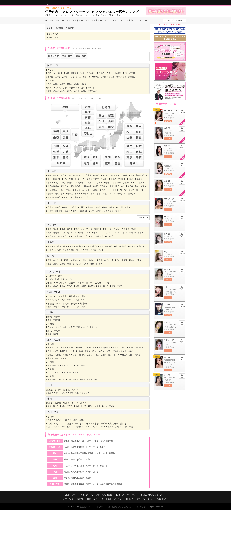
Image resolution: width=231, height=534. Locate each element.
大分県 (87, 423)
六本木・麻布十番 (70, 197)
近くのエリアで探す (140, 20)
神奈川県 (51, 225)
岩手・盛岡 (80, 286)
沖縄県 (123, 423)
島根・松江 (80, 406)
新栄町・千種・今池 (85, 347)
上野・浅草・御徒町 (71, 179)
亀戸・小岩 (109, 194)
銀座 (49, 183)
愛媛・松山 (74, 393)
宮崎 (101, 427)
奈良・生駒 (80, 91)
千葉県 (50, 242)
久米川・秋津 (122, 207)
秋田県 (89, 283)
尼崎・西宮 (67, 56)
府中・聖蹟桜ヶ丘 (97, 211)
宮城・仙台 (52, 286)
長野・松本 (66, 307)
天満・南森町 (70, 73)
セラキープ (119, 495)
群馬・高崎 (52, 334)
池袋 (124, 175)
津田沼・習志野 (135, 246)
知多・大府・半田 (109, 355)
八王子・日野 (93, 207)
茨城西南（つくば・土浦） (84, 327)
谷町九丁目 (129, 73)
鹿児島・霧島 (113, 427)
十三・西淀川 (82, 77)
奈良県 (80, 87)
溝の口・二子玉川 (100, 233)
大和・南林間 (96, 236)
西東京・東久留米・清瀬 (58, 211)
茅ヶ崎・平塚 (69, 233)
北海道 (59, 276)
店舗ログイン (162, 499)
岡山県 (75, 403)
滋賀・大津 (66, 91)
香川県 (58, 390)
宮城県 (63, 283)
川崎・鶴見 (66, 229)
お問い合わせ (68, 499)
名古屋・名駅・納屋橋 (57, 347)
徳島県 (49, 390)
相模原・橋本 (135, 233)
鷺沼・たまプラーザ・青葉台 (87, 229)
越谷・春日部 (67, 264)
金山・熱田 (103, 347)
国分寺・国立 (69, 207)
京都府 (63, 87)
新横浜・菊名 (129, 229)
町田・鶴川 (114, 211)
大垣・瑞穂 (71, 379)
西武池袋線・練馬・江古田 (59, 190)
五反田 (80, 183)
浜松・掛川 (80, 365)
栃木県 (57, 317)
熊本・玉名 (90, 427)
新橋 (138, 179)
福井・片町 (80, 300)
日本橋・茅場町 (117, 179)
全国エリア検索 (90, 20)
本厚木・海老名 (79, 236)
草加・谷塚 (121, 260)
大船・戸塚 (83, 233)
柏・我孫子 (120, 246)
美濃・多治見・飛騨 (89, 379)
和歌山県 (90, 87)
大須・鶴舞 (127, 351)
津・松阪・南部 (69, 372)
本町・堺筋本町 (87, 73)
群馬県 (57, 331)
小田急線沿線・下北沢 (57, 186)
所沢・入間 (82, 264)
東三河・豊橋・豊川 (56, 358)
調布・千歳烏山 (79, 211)
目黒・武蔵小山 (94, 183)
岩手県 (80, 283)
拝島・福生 (108, 207)
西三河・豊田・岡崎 (130, 355)
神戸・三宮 (54, 37)
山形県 (106, 283)
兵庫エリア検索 (71, 20)
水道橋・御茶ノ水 (55, 194)
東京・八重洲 (100, 179)
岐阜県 (50, 376)
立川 (81, 207)
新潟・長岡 (52, 307)
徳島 (49, 393)
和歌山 (92, 91)
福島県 (98, 283)
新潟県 (65, 303)
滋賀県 (72, 87)
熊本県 (95, 423)
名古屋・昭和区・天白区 (58, 355)
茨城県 (50, 324)
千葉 (49, 246)
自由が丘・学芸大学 (121, 183)
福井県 (80, 296)
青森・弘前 (66, 286)
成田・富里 (75, 250)
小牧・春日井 (78, 355)
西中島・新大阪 (99, 77)
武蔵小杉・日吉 (119, 233)
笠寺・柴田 (97, 351)
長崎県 (78, 423)
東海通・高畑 (82, 351)
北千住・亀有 (72, 194)
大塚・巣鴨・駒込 (137, 175)
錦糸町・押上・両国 (91, 194)
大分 (79, 427)
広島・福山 (52, 406)
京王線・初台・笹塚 (136, 186)
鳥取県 (58, 403)
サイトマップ (132, 495)
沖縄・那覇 (128, 427)
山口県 (83, 403)
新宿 (96, 175)
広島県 (49, 403)
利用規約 (129, 499)
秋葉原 (87, 179)
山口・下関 (108, 406)
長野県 (74, 303)
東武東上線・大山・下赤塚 (86, 190)
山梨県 (83, 303)
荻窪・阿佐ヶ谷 (116, 186)
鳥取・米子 (66, 406)
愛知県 (50, 344)
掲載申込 (80, 499)
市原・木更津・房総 (93, 250)
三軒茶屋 (138, 183)
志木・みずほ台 (105, 260)
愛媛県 (66, 390)
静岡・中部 (52, 365)
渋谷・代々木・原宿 (56, 175)
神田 (130, 179)
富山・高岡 (52, 300)
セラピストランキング (114, 20)
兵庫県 (50, 81)
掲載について (92, 499)
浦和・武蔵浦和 (71, 260)
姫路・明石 (81, 56)
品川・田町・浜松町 (64, 183)
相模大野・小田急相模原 (58, 236)
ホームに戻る (53, 20)
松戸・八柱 (90, 246)
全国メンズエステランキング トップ (79, 495)
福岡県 (50, 416)
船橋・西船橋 (75, 246)
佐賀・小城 (52, 427)
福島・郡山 (102, 286)
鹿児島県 (113, 423)
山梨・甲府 (80, 307)
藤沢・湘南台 (53, 233)
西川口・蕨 (96, 264)
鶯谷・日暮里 (53, 179)
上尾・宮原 (52, 264)
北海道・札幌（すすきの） (59, 279)
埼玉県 (50, 256)
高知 (85, 393)
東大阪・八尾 (53, 77)
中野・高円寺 (99, 186)
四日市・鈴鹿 (53, 372)
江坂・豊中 (115, 77)
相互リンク (118, 499)
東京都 (143, 218)
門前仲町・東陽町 (125, 194)
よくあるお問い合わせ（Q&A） (153, 495)
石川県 (72, 296)
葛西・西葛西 (53, 197)
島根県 (66, 403)
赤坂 (85, 197)
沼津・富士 (66, 365)
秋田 (91, 286)
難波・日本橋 (114, 73)
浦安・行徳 (60, 246)
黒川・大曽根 (118, 347)
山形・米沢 (116, 286)
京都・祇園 (52, 91)
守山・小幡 (52, 351)
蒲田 (107, 183)
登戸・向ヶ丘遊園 (111, 229)
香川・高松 (60, 393)
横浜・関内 (52, 229)
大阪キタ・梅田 (54, 73)
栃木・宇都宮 (53, 320)
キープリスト (175, 20)
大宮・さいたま (54, 260)
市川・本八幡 (105, 246)
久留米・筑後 (77, 420)
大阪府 (50, 70)
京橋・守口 (68, 77)
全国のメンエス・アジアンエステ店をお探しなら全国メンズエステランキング (113, 507)
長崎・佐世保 (67, 427)
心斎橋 (101, 73)
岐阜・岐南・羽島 (55, 379)
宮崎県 (104, 423)
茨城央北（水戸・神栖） (58, 327)
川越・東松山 (88, 260)
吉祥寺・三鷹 (53, 207)
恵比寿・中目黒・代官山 (79, 175)
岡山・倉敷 (94, 406)
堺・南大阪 (129, 77)
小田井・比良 (67, 351)
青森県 (72, 283)
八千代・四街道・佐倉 (57, 250)
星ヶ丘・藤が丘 (134, 347)
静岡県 (50, 362)
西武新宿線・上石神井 (80, 186)
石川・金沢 (66, 300)
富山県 (63, 296)
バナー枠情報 (106, 499)
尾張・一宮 (93, 355)
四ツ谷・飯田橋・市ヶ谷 (131, 190)
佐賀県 (70, 423)
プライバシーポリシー (145, 499)
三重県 (50, 369)
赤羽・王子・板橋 (109, 190)
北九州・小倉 (61, 420)
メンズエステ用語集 (104, 495)
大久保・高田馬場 (109, 175)
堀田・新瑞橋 (112, 351)
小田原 (109, 236)
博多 (49, 420)
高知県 (75, 390)
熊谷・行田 (135, 260)
